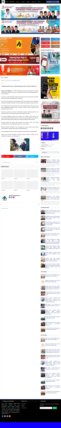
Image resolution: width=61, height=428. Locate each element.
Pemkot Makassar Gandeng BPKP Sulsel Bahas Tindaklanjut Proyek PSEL (52, 254)
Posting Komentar (4, 208)
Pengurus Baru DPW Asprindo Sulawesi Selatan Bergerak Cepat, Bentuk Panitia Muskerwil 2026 (52, 259)
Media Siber (57, 420)
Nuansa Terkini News (14, 195)
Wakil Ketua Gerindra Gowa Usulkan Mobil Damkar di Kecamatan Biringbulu (52, 324)
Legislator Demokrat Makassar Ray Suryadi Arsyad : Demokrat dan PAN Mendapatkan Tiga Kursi (52, 212)
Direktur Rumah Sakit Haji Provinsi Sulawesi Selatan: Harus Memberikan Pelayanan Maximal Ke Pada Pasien (52, 287)
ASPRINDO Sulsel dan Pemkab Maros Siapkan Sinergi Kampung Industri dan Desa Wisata (52, 217)
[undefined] (7, 173)
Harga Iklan (24, 403)
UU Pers (23, 406)
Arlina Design (32, 420)
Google (7, 156)
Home (2, 77)
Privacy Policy (24, 407)
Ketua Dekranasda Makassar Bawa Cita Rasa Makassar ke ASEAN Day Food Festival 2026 (52, 223)
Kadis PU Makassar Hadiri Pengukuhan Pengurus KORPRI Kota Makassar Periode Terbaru (53, 161)
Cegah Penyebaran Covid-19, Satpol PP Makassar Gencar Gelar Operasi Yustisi (52, 293)
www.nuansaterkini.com (45, 420)
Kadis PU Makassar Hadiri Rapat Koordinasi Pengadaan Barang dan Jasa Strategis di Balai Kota (53, 170)
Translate (49, 146)
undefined (3, 178)
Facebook (20, 156)
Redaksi (23, 405)
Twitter (32, 156)
